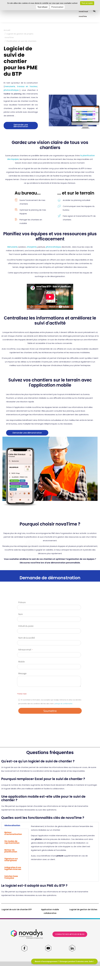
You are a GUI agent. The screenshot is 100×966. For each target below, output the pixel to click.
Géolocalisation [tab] (12, 825)
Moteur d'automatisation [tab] (13, 833)
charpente (32, 247)
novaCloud (83, 11)
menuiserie (10, 86)
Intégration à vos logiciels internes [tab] (12, 868)
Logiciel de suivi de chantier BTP (17, 909)
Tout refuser (42, 7)
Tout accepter (87, 3)
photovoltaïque (11, 90)
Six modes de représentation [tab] (11, 842)
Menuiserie (12, 247)
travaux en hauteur (27, 86)
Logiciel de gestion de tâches (83, 909)
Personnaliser (57, 7)
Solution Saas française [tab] (11, 877)
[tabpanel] (64, 844)
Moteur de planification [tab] (10, 851)
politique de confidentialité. (63, 704)
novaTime (83, 16)
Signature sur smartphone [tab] (11, 859)
